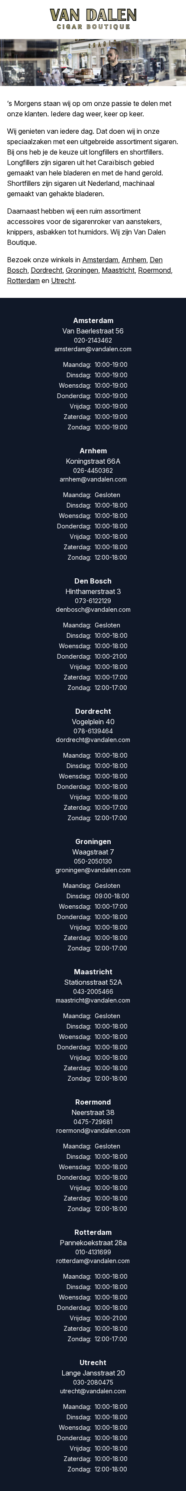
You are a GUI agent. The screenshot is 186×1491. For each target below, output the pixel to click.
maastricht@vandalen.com (93, 1000)
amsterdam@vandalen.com (93, 349)
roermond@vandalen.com (93, 1130)
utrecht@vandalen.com (93, 1391)
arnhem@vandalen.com (93, 479)
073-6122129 (93, 600)
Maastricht (118, 270)
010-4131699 (93, 1252)
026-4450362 (93, 470)
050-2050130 (93, 861)
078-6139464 (93, 731)
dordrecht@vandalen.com (93, 739)
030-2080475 (93, 1382)
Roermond (154, 270)
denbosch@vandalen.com (93, 609)
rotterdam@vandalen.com (93, 1260)
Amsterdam (100, 259)
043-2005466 (93, 991)
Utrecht (62, 280)
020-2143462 (93, 340)
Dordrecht (46, 270)
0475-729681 (93, 1121)
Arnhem (134, 259)
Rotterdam (23, 280)
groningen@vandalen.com (93, 870)
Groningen (82, 270)
